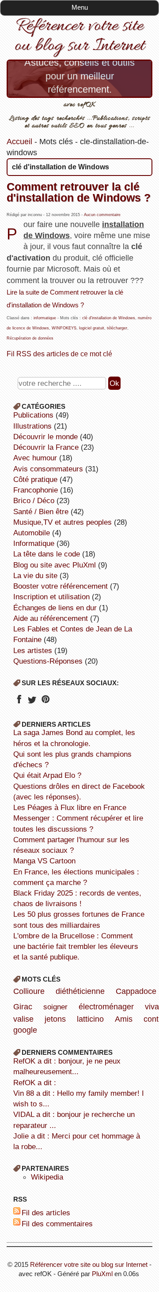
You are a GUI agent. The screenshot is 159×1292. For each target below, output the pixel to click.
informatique (45, 318)
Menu (80, 7)
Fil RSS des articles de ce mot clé (59, 354)
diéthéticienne (80, 991)
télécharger (117, 328)
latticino (90, 1019)
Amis (123, 1019)
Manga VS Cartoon (44, 860)
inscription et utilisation (51, 596)
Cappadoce (136, 991)
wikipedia (47, 1177)
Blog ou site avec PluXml (54, 564)
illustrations (32, 426)
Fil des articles (46, 1212)
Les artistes (32, 650)
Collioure (29, 991)
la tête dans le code (46, 553)
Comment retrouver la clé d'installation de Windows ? (79, 192)
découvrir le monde (45, 436)
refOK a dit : (34, 1082)
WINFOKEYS (64, 328)
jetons (55, 1019)
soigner (55, 1006)
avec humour (35, 457)
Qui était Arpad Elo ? (47, 775)
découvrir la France (46, 447)
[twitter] (32, 702)
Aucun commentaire (102, 215)
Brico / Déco (33, 500)
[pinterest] (45, 702)
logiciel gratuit (91, 328)
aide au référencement (50, 618)
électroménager (106, 1006)
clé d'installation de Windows (108, 318)
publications (33, 415)
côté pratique (35, 479)
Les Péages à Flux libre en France (69, 807)
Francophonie (35, 489)
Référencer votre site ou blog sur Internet (79, 36)
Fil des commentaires (57, 1223)
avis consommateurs (48, 468)
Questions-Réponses (48, 661)
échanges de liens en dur (55, 607)
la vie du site (35, 575)
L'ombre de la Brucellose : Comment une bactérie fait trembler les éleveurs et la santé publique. (75, 946)
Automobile (31, 532)
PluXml (102, 1273)
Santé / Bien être (40, 511)
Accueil (19, 141)
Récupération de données (30, 338)
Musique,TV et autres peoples (62, 522)
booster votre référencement (60, 586)
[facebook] (18, 702)
